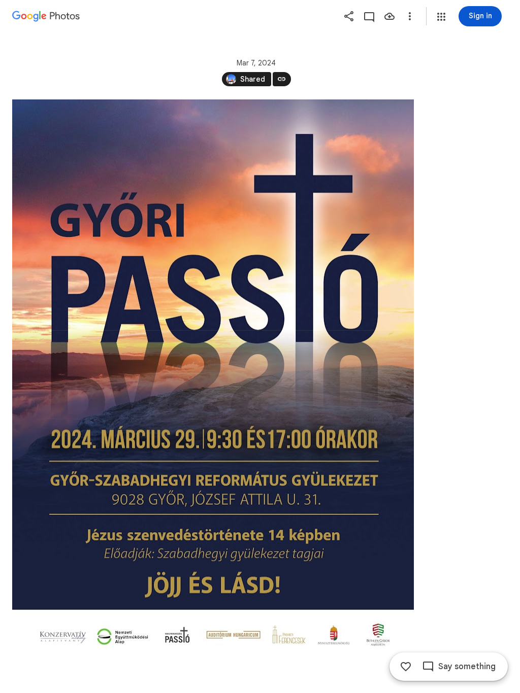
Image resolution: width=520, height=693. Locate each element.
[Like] (406, 666)
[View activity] (369, 16)
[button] (441, 17)
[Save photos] (389, 16)
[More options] (410, 16)
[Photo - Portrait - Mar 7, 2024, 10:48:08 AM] (213, 377)
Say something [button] (467, 667)
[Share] (349, 16)
